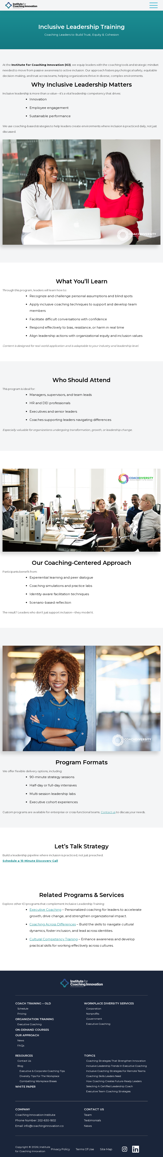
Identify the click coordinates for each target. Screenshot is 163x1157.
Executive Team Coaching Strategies (108, 1091)
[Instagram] (124, 1149)
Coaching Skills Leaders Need (103, 1076)
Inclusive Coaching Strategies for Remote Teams (115, 1071)
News (20, 1040)
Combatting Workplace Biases (38, 1081)
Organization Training (34, 1019)
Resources (24, 1055)
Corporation (93, 1008)
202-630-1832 (47, 1120)
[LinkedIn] (135, 1149)
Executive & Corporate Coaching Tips (42, 1071)
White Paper (25, 1086)
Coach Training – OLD (33, 1003)
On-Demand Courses (32, 1029)
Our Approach (27, 1035)
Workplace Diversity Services (109, 1003)
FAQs (20, 1045)
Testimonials (92, 1120)
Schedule (22, 1008)
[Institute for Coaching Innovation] (21, 5)
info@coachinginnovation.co (44, 1125)
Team (88, 1114)
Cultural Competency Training (54, 939)
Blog (20, 1065)
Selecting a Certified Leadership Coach (109, 1086)
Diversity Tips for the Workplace (39, 1076)
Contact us (108, 812)
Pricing (21, 1013)
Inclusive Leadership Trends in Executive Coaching (116, 1065)
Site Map (106, 1149)
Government (94, 1018)
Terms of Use (85, 1149)
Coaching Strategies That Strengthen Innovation (116, 1060)
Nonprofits (92, 1013)
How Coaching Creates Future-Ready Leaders (114, 1081)
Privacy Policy (60, 1149)
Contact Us (24, 1060)
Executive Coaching (45, 910)
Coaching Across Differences (53, 924)
